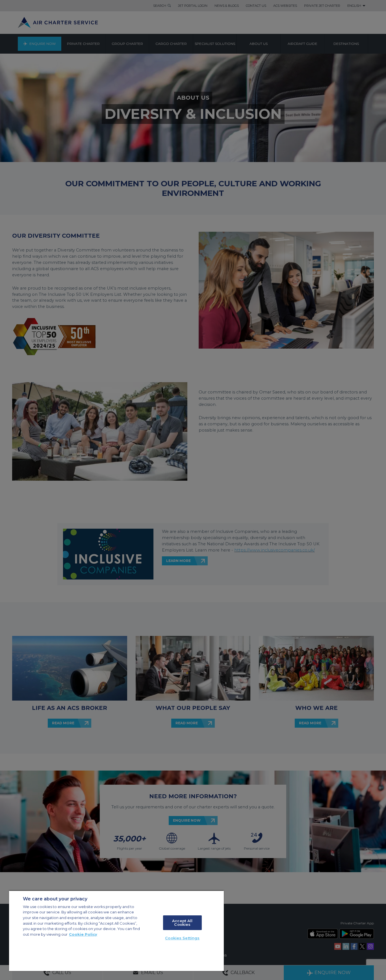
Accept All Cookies (182, 922)
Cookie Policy (83, 934)
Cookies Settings (182, 938)
